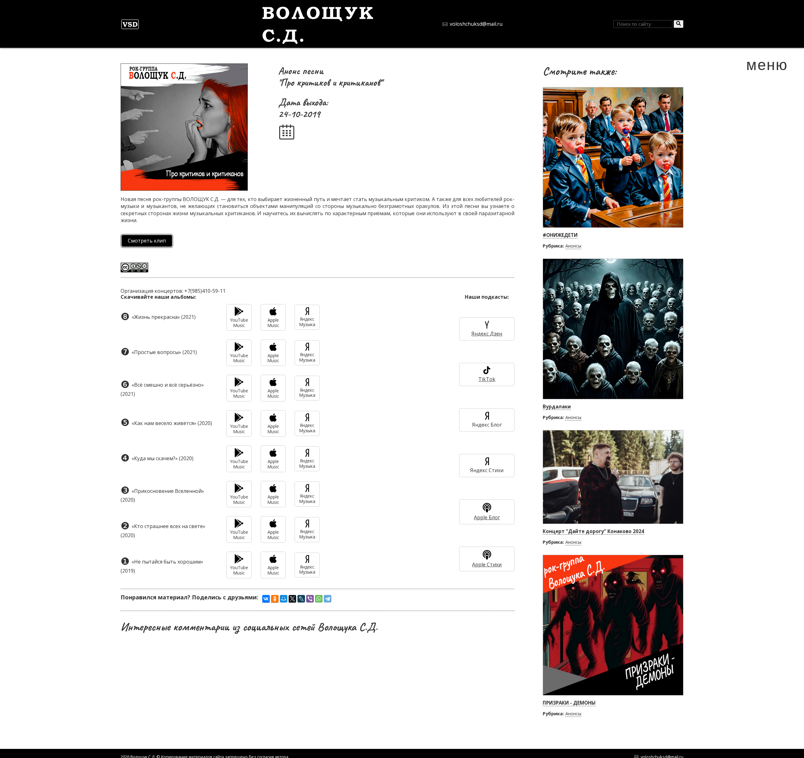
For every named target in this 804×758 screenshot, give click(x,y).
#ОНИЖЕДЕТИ (560, 235)
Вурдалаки (557, 406)
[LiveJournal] (301, 599)
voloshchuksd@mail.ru (476, 23)
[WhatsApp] (319, 599)
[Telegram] (327, 599)
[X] (292, 599)
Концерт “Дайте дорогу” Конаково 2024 (593, 531)
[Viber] (310, 599)
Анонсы (573, 246)
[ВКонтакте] (266, 599)
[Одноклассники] (275, 599)
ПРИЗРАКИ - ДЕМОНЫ (569, 703)
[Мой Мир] (283, 599)
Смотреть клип (147, 240)
